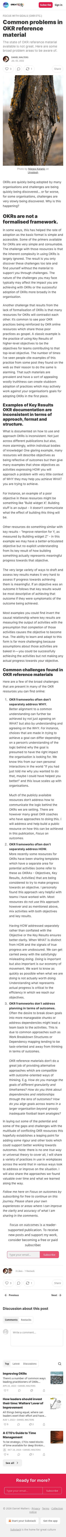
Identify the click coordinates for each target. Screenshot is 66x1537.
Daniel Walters (19, 57)
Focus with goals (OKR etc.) (22, 15)
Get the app (50, 1520)
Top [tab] (7, 1363)
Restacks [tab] (26, 1319)
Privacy (36, 1508)
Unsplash (33, 172)
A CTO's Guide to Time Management (19, 1435)
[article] (33, 1382)
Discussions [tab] (29, 1363)
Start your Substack (24, 1520)
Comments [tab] (11, 1319)
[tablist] (18, 1319)
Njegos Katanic (36, 168)
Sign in (58, 5)
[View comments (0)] (18, 68)
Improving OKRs (15, 1373)
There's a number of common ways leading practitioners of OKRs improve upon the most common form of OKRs (24, 1379)
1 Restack (29, 1271)
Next (54, 1295)
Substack (15, 1529)
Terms (45, 1508)
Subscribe (45, 5)
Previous (14, 1295)
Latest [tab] (16, 1363)
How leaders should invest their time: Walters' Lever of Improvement (23, 1403)
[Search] (59, 1363)
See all (10, 1463)
